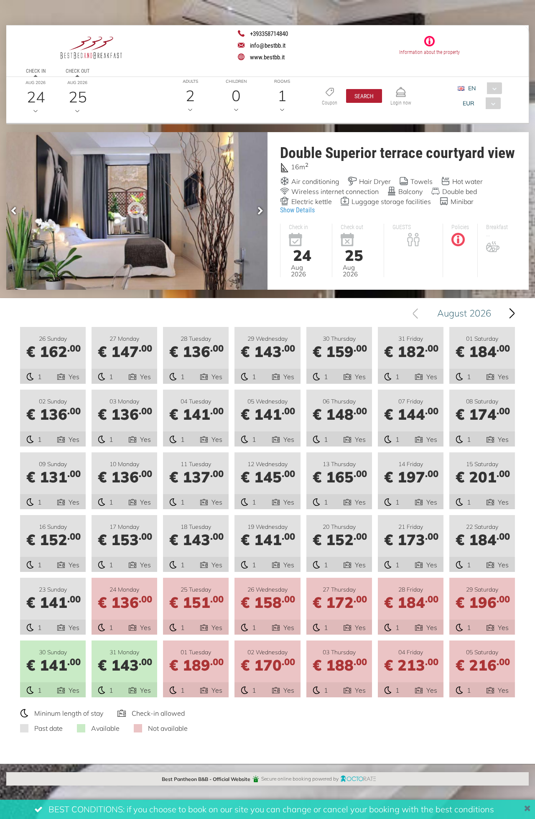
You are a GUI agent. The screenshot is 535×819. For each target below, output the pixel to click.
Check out (77, 70)
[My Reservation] (400, 88)
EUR (468, 103)
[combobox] (483, 88)
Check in (36, 70)
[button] (364, 96)
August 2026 (464, 313)
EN (472, 88)
